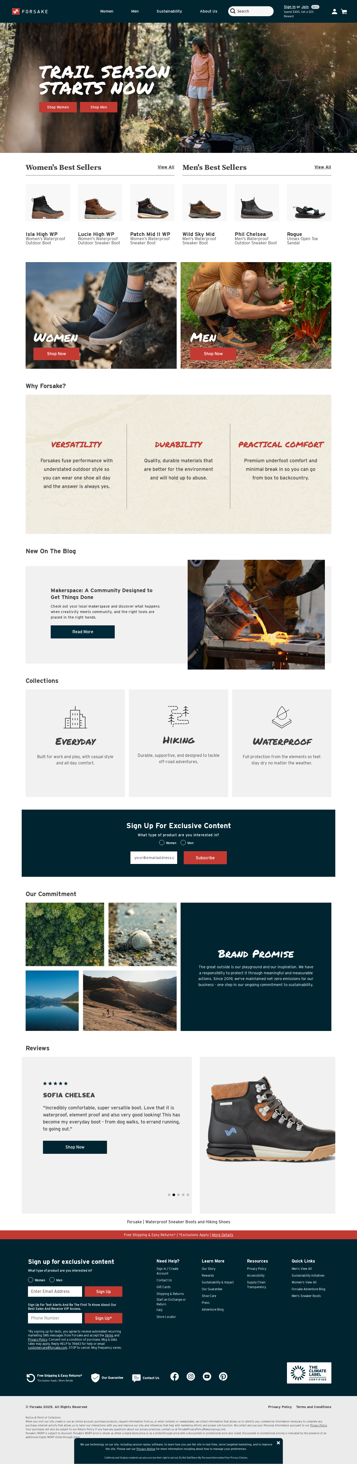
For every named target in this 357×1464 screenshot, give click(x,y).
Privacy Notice (145, 1449)
